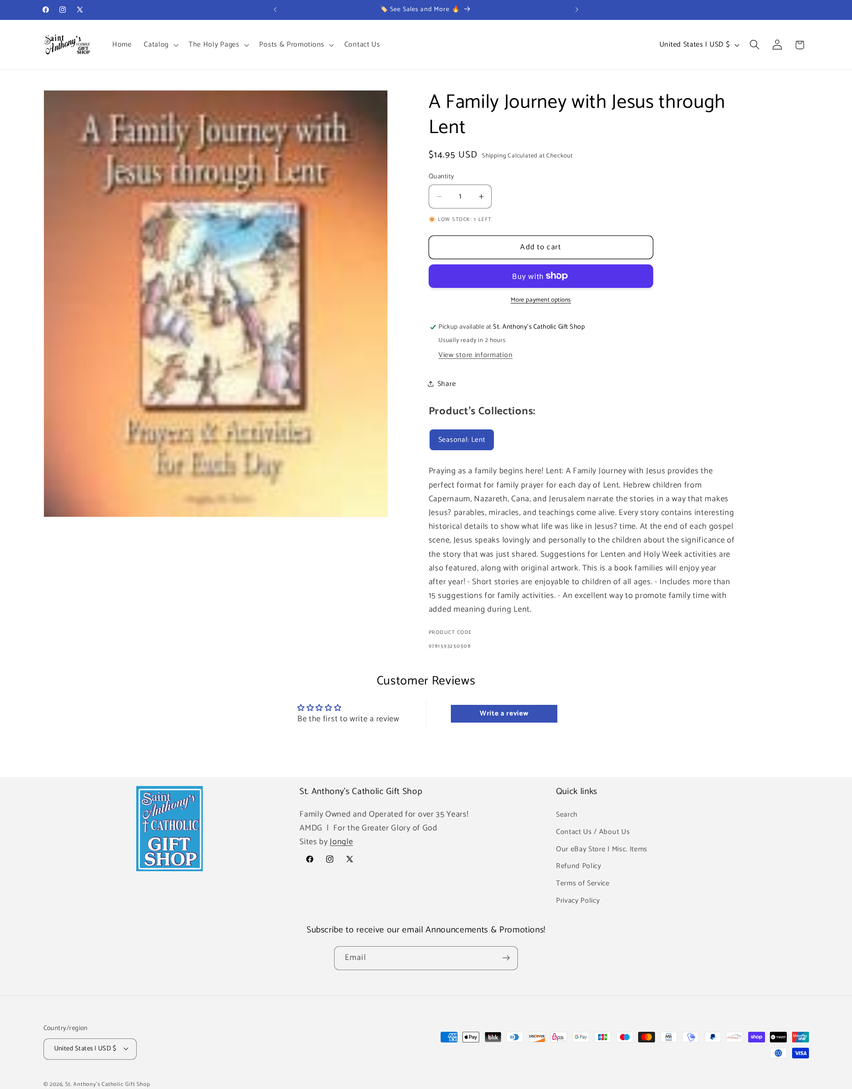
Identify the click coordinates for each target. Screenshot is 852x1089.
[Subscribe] (506, 958)
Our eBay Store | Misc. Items (601, 849)
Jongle (341, 842)
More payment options (541, 300)
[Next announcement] (577, 10)
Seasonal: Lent (461, 440)
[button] (160, 44)
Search (567, 814)
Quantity (441, 176)
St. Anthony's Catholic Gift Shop (107, 1084)
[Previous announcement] (275, 10)
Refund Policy (578, 866)
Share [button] (447, 384)
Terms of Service (583, 883)
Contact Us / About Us (593, 831)
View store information (475, 355)
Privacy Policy (578, 900)
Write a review (504, 714)
